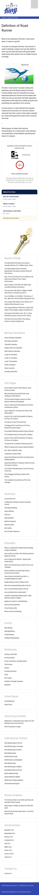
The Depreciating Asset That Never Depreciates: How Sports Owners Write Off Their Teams (18, 271)
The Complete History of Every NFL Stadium (18, 434)
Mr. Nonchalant (9, 658)
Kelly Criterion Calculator (12, 351)
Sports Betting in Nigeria (12, 777)
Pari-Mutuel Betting (10, 508)
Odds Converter (9, 368)
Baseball (7, 830)
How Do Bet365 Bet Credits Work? (15, 592)
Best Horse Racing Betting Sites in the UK (17, 585)
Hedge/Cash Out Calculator (13, 348)
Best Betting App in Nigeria (13, 766)
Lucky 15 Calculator (10, 361)
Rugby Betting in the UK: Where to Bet (16, 582)
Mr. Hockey (8, 678)
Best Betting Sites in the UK (13, 770)
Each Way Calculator (11, 341)
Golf (5, 843)
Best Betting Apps (10, 753)
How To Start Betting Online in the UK (16, 589)
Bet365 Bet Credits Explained (13, 780)
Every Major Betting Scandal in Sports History (19, 431)
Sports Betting (9, 511)
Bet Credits (8, 528)
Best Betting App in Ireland (13, 750)
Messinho (7, 685)
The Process (8, 664)
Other (6, 850)
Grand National (9, 701)
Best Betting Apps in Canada (13, 746)
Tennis (6, 857)
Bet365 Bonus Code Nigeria (13, 760)
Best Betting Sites (10, 763)
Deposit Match (9, 518)
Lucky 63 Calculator (10, 354)
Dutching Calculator (10, 371)
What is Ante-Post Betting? (13, 611)
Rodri (6, 674)
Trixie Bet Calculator (10, 344)
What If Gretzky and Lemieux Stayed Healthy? (19, 447)
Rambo (6, 668)
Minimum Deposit (10, 521)
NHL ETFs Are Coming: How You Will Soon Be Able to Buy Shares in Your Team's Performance (18, 279)
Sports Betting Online (11, 773)
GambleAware (26, 155)
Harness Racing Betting (12, 605)
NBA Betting (8, 628)
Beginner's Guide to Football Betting (15, 601)
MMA (6, 847)
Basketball (7, 833)
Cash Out (7, 514)
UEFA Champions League (12, 726)
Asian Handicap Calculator (13, 338)
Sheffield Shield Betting (11, 638)
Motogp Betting (9, 631)
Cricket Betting (9, 634)
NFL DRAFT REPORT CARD (13, 450)
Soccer (6, 854)
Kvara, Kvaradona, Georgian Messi (15, 661)
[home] (11, 8)
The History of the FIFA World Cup (15, 422)
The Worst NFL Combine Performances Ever (18, 443)
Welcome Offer (9, 525)
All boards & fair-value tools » (11, 218)
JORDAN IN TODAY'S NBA (12, 454)
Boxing (6, 837)
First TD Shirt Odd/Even (12, 531)
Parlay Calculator (10, 365)
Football (7, 840)
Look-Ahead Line (9, 499)
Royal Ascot (8, 704)
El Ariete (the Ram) (10, 671)
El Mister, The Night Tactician (13, 681)
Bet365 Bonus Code (10, 756)
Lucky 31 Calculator (10, 358)
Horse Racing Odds (10, 608)
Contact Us (8, 873)
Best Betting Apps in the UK (13, 743)
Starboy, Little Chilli (10, 654)
